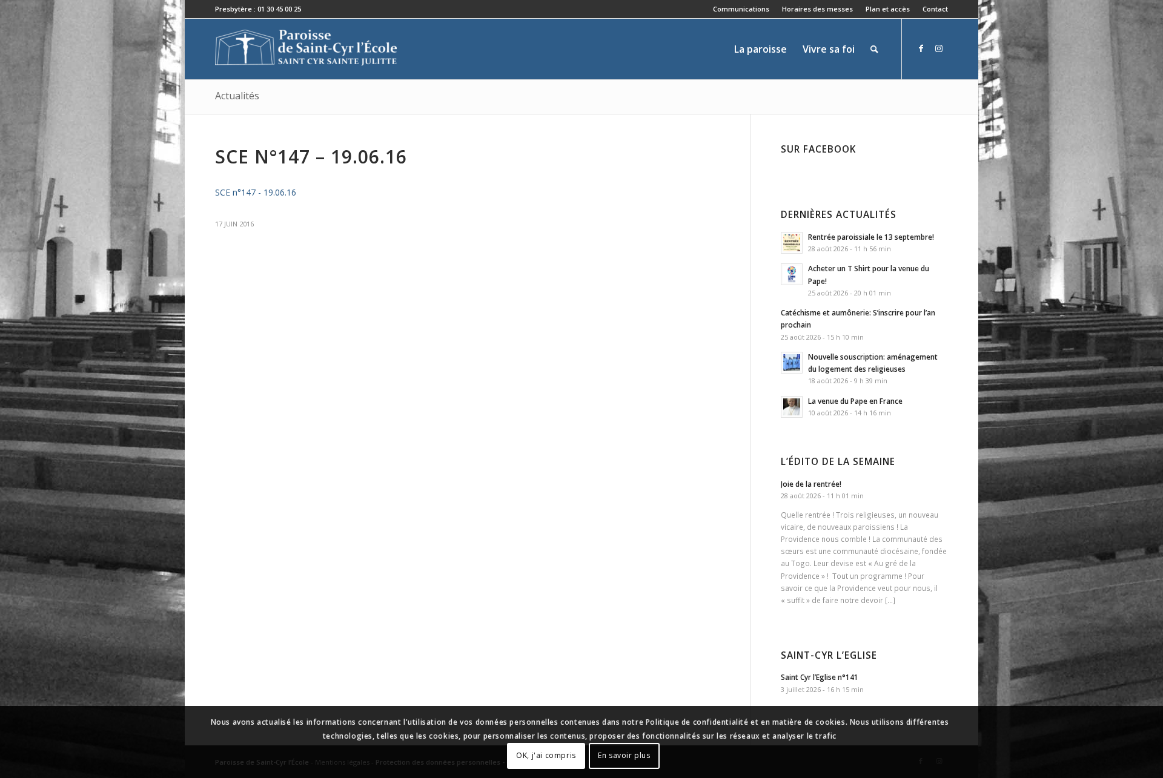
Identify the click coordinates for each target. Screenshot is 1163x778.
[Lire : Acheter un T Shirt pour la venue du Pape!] (792, 274)
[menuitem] (741, 9)
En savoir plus (624, 755)
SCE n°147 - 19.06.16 (255, 192)
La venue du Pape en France (855, 401)
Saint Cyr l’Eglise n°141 (819, 677)
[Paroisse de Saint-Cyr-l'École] (306, 49)
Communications (741, 8)
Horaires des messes (817, 8)
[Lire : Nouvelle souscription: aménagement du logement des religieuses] (792, 363)
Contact (935, 8)
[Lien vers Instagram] (939, 48)
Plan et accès (888, 8)
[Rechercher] (874, 49)
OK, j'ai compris (546, 755)
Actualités (237, 95)
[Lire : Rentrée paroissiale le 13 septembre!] (792, 243)
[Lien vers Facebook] (921, 48)
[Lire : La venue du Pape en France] (792, 407)
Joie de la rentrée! (811, 484)
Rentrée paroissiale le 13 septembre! (871, 237)
